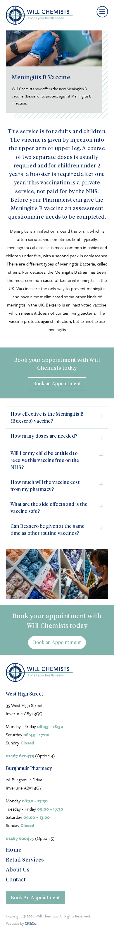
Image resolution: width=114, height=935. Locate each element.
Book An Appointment (35, 897)
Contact (16, 879)
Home (14, 849)
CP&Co (30, 923)
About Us (18, 869)
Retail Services (25, 859)
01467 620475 (20, 755)
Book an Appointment (57, 383)
